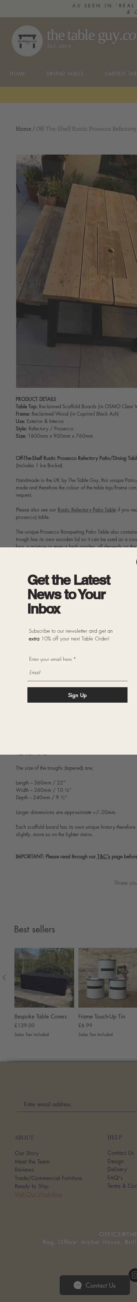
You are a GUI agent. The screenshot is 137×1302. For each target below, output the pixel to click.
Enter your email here (50, 659)
